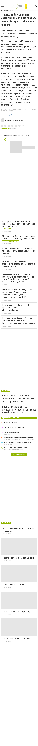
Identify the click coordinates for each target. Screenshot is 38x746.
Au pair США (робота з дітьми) (16, 611)
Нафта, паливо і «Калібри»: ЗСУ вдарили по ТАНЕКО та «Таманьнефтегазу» (16, 307)
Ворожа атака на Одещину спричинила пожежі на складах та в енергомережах (18, 263)
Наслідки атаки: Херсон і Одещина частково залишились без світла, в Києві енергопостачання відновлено (18, 320)
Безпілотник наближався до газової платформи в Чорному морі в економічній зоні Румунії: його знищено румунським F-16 (18, 293)
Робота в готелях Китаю (13, 584)
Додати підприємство (19, 454)
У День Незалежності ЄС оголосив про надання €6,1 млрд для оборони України (18, 251)
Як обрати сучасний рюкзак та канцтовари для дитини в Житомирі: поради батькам (18, 224)
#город (8, 115)
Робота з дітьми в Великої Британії (18, 558)
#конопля (14, 115)
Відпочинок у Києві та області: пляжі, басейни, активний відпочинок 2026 (19, 237)
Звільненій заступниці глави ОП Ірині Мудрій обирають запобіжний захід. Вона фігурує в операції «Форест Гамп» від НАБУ (18, 278)
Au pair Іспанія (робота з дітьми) (17, 638)
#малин (3, 115)
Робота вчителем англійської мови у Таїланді (18, 529)
